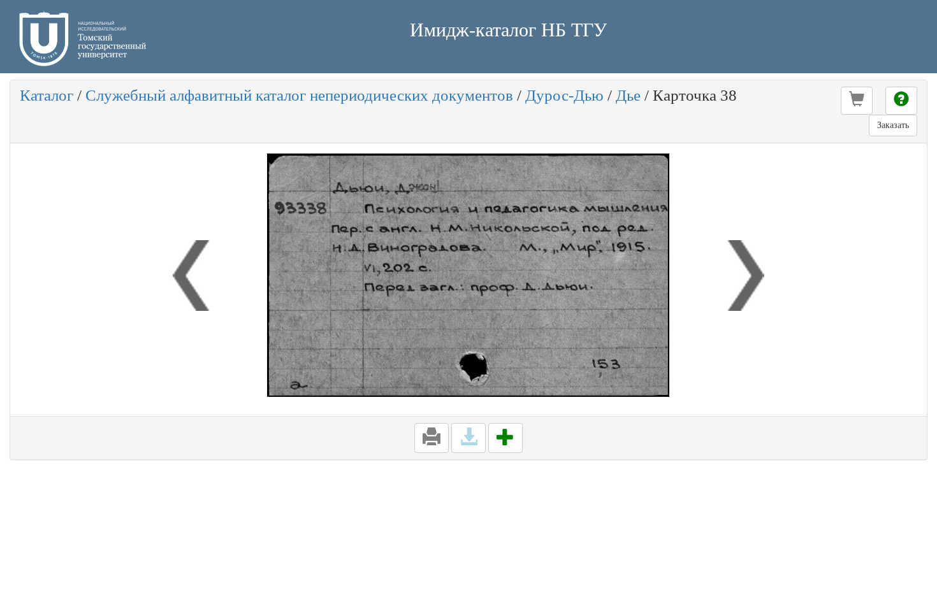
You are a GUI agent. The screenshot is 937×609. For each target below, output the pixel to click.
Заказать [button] (893, 125)
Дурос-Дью (564, 95)
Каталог (46, 95)
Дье (628, 95)
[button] (857, 101)
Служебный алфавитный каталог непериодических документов (299, 95)
